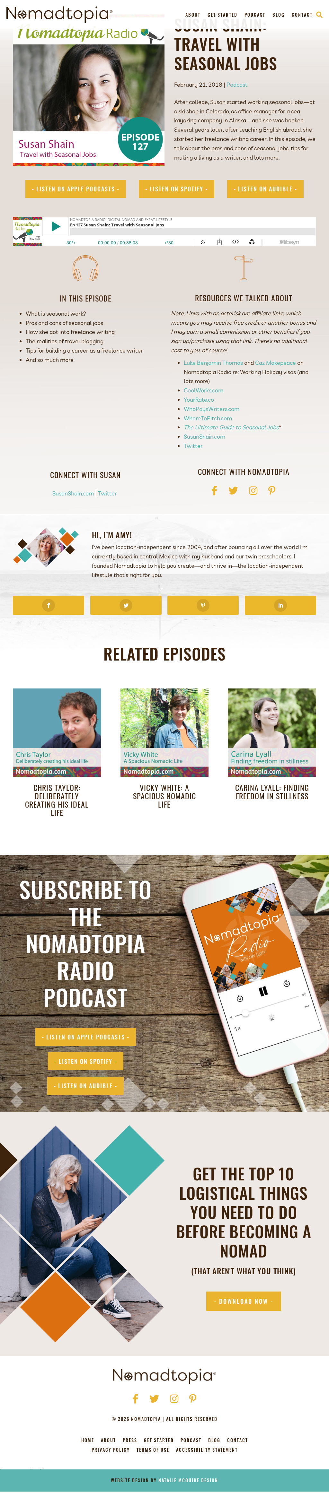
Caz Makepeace (275, 362)
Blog (278, 14)
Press (130, 1440)
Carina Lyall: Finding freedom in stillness (272, 792)
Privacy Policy (111, 1450)
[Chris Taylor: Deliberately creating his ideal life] (57, 732)
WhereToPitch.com (208, 418)
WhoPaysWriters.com (211, 409)
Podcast (255, 14)
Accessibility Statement (207, 1450)
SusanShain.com (204, 436)
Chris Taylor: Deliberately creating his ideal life (57, 800)
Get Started (222, 14)
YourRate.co (199, 399)
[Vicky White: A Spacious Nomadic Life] (164, 732)
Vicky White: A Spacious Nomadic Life (164, 796)
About (192, 14)
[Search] (319, 14)
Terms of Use (153, 1450)
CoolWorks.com (203, 390)
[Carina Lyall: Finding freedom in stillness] (272, 732)
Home (87, 1440)
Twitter (193, 446)
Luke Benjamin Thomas (213, 362)
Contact (302, 14)
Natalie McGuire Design (188, 1480)
